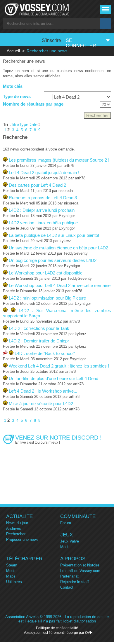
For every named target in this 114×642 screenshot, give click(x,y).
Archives (13, 528)
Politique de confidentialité (57, 628)
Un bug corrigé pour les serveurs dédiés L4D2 (52, 260)
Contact (66, 587)
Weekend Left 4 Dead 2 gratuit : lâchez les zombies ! (59, 365)
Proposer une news (22, 539)
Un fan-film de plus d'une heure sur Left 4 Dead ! (55, 378)
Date (33, 124)
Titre (15, 124)
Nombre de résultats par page (33, 104)
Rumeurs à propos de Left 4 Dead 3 (43, 197)
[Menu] (105, 9)
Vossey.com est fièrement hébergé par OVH (58, 633)
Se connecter (81, 43)
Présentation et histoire (79, 565)
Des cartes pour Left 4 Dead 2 (37, 185)
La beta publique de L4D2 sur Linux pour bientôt (54, 235)
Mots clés (13, 86)
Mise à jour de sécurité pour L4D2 (41, 403)
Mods (65, 547)
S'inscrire (51, 40)
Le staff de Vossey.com (80, 570)
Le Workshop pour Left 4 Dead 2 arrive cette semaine (59, 285)
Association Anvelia (22, 617)
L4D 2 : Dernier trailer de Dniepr (39, 340)
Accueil (13, 50)
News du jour (17, 523)
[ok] (105, 23)
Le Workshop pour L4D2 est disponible (45, 272)
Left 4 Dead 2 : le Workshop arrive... (43, 391)
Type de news (17, 96)
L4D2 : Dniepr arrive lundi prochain (42, 210)
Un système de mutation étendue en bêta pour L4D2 (58, 247)
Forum (65, 523)
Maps (10, 576)
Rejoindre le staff (74, 582)
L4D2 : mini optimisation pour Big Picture (47, 297)
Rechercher (15, 534)
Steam (11, 565)
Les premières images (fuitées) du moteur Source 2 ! (59, 160)
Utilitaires (14, 582)
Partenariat (69, 576)
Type (23, 124)
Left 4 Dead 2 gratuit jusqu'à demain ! (44, 172)
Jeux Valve (69, 541)
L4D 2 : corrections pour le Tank (39, 328)
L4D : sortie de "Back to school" (45, 353)
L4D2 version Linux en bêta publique (43, 222)
